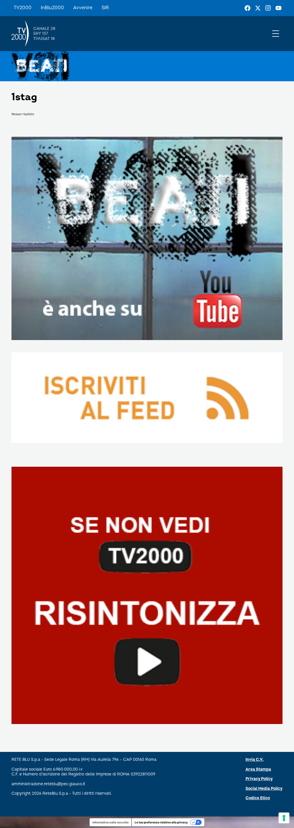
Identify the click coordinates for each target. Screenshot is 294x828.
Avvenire (82, 8)
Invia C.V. (254, 759)
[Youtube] (278, 8)
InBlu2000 (52, 8)
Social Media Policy (264, 788)
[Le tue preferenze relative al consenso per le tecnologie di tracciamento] (283, 817)
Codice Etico (257, 798)
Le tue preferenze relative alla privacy (161, 822)
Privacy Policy (259, 778)
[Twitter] (258, 8)
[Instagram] (268, 8)
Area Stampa (258, 769)
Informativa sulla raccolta (110, 822)
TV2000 (23, 8)
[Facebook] (247, 8)
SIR (105, 8)
